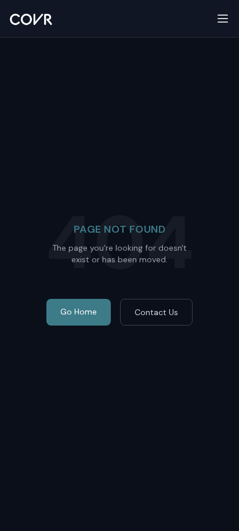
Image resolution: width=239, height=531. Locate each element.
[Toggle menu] (223, 19)
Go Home (78, 311)
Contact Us (156, 312)
